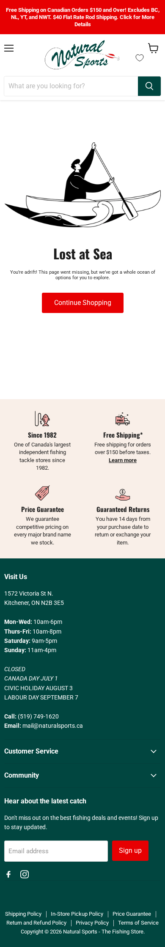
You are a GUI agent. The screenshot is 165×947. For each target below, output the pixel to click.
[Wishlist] (139, 58)
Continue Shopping (82, 303)
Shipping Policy (23, 914)
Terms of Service (138, 923)
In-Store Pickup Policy (77, 914)
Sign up (130, 850)
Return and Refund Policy (36, 923)
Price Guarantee (132, 914)
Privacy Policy (92, 923)
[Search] (149, 86)
